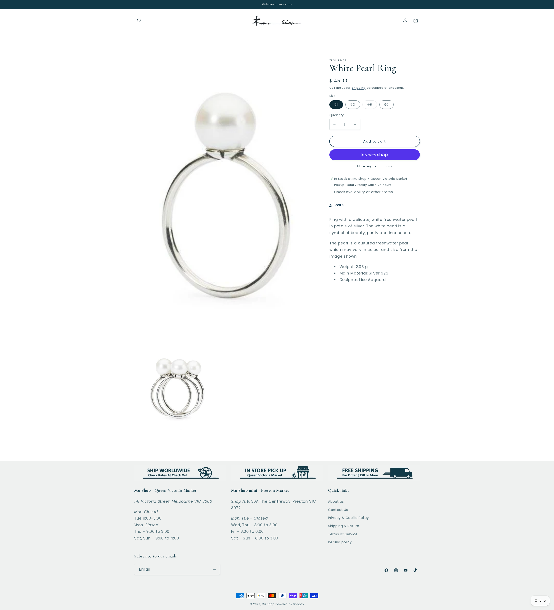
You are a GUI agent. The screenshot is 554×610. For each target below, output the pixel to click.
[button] (139, 21)
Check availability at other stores (363, 192)
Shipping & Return (343, 526)
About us (336, 501)
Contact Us (338, 509)
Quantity (336, 115)
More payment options (374, 166)
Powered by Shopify (289, 604)
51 (336, 104)
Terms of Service (343, 534)
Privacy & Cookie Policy (348, 517)
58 (372, 105)
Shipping (359, 88)
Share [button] (339, 205)
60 (386, 104)
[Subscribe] (214, 569)
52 (352, 104)
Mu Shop (268, 604)
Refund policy (340, 542)
